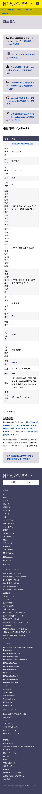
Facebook (9, 557)
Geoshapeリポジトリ (10, 626)
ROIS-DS (31, 785)
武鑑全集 (6, 593)
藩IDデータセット (9, 596)
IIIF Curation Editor (10, 669)
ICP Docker (7, 702)
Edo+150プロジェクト (11, 733)
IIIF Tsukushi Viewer (10, 679)
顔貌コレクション (9, 609)
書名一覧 (29, 10)
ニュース (6, 504)
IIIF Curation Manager (11, 666)
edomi (5, 737)
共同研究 (6, 507)
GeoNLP (6, 750)
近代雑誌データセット (11, 619)
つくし (5, 720)
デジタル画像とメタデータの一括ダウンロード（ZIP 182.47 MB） (20, 70)
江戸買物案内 (8, 603)
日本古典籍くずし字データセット (15, 577)
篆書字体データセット (11, 583)
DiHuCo (6, 769)
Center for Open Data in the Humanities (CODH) (16, 785)
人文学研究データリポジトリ (13, 776)
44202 (14, 362)
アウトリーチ (7, 543)
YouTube (8, 561)
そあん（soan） (8, 724)
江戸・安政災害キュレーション (14, 616)
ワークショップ (8, 523)
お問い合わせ (8, 550)
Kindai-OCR (7, 705)
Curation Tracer (9, 699)
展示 (5, 540)
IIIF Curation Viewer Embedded (15, 660)
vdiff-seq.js (7, 689)
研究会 (5, 530)
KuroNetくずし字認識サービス (14, 714)
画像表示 (28, 41)
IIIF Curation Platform (11, 653)
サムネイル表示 (13, 44)
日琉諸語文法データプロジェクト (15, 622)
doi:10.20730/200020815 (22, 144)
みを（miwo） (7, 717)
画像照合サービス (10, 753)
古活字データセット (10, 586)
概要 (5, 497)
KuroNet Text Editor (10, 683)
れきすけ (6, 756)
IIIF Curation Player (10, 673)
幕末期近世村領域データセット (14, 635)
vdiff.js (5, 686)
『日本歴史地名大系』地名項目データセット (19, 632)
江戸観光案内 (8, 606)
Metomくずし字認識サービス (22, 98)
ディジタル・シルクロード (12, 773)
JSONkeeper (8, 692)
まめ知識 (6, 779)
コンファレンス (8, 536)
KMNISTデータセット (11, 580)
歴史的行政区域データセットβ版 (15, 629)
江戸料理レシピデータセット (13, 590)
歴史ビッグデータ (9, 730)
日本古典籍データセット (15, 10)
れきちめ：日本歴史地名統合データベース (18, 746)
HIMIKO (6, 760)
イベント (6, 514)
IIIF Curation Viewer (10, 656)
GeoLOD (6, 639)
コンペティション (9, 533)
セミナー (6, 517)
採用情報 (6, 510)
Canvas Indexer (9, 696)
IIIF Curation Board (10, 676)
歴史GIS (6, 740)
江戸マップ (7, 599)
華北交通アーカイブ (10, 763)
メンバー (6, 501)
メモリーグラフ (8, 766)
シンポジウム (8, 520)
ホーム (5, 494)
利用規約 (6, 546)
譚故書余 (5, 13)
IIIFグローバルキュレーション (14, 613)
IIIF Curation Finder (10, 663)
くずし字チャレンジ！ (10, 727)
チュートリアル (8, 527)
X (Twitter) (9, 553)
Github (7, 564)
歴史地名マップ (9, 743)
